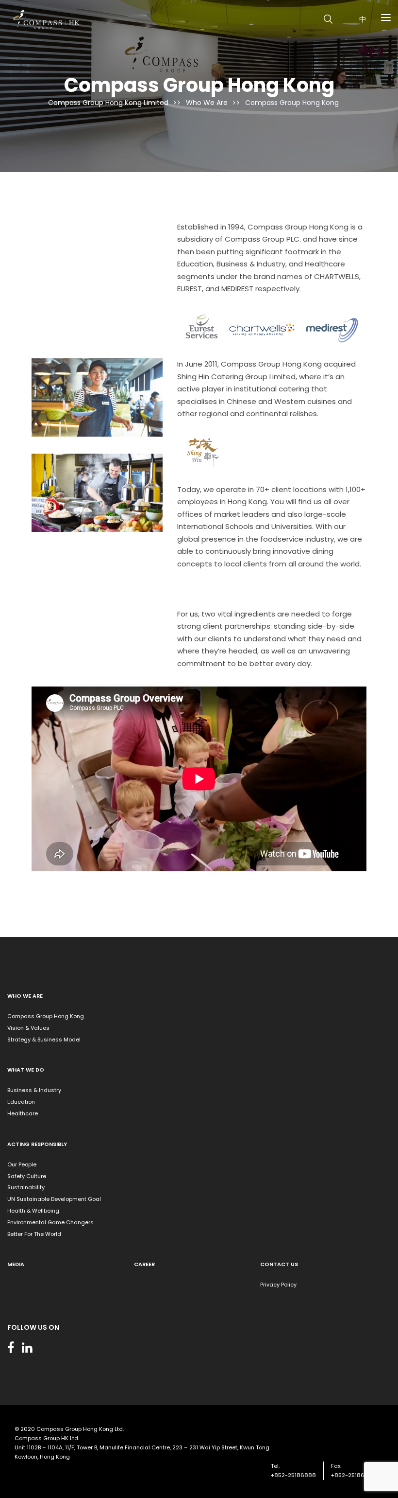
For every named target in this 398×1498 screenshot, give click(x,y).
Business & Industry (34, 1090)
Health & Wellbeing (33, 1211)
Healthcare (22, 1113)
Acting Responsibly (37, 1144)
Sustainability (26, 1187)
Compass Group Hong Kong (45, 1016)
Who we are (25, 996)
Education (21, 1102)
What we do (25, 1070)
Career (144, 1264)
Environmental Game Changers (50, 1222)
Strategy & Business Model (44, 1039)
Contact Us (279, 1264)
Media (15, 1264)
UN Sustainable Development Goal (54, 1199)
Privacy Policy (278, 1284)
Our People (21, 1164)
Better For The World (34, 1234)
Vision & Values (28, 1028)
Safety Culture (26, 1176)
